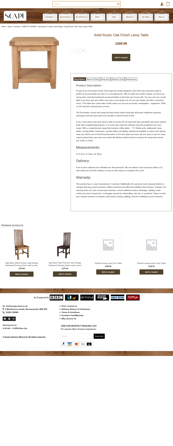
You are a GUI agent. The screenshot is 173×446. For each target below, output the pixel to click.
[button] (54, 17)
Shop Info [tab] (105, 79)
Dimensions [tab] (130, 79)
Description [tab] (79, 79)
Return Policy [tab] (93, 79)
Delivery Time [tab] (117, 79)
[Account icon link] (162, 4)
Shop (10, 27)
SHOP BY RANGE (29, 27)
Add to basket (121, 57)
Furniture (16, 27)
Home (3, 27)
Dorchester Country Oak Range (50, 27)
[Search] (118, 4)
